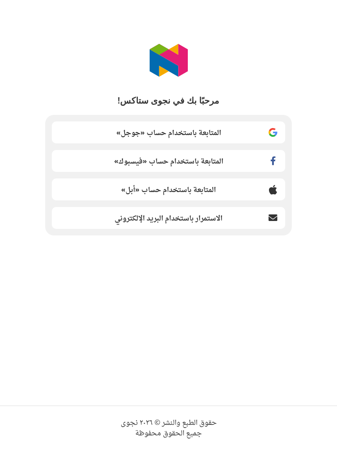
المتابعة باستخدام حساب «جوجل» (168, 132)
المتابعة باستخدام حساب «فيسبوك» (168, 161)
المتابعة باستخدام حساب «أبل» (168, 189)
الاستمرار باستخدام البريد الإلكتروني (168, 218)
